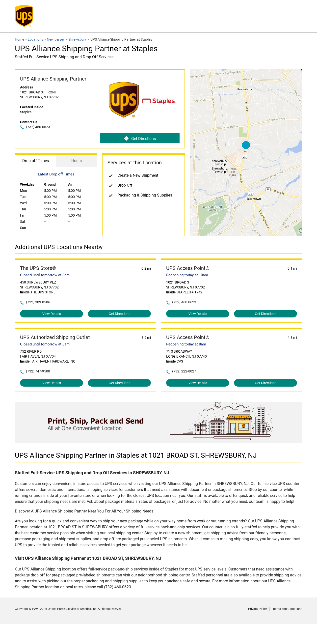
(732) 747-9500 (38, 371)
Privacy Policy (257, 609)
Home (19, 39)
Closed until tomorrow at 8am (45, 275)
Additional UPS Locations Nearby (59, 247)
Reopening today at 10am (187, 275)
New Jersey (56, 39)
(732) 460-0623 (38, 127)
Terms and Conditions (287, 609)
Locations (35, 39)
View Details (51, 314)
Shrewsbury (77, 39)
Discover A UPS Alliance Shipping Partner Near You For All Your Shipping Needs (158, 529)
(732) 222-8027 (184, 371)
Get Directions (143, 138)
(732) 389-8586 (38, 302)
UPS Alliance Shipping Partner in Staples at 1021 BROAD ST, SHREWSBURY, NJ (136, 455)
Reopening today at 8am (186, 344)
